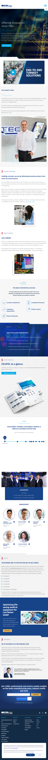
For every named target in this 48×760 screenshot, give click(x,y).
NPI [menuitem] (2, 721)
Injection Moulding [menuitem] (5, 737)
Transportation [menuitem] (16, 723)
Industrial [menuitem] (15, 720)
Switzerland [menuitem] (27, 723)
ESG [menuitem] (37, 725)
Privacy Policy (15, 748)
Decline (39, 754)
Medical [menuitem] (14, 721)
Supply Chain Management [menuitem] (6, 723)
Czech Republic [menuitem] (28, 727)
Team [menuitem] (38, 723)
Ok (30, 754)
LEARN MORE (7, 630)
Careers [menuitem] (38, 727)
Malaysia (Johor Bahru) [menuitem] (29, 721)
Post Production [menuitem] (4, 741)
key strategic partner (30, 201)
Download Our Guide (8, 373)
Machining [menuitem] (3, 735)
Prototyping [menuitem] (3, 727)
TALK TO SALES (6, 45)
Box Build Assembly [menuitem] (5, 731)
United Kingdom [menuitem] (28, 725)
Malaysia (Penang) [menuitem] (28, 720)
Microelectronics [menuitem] (4, 725)
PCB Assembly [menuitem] (4, 729)
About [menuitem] (38, 720)
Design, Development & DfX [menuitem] (6, 720)
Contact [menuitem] (38, 721)
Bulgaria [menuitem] (26, 729)
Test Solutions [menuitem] (4, 739)
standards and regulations (15, 568)
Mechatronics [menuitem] (4, 733)
